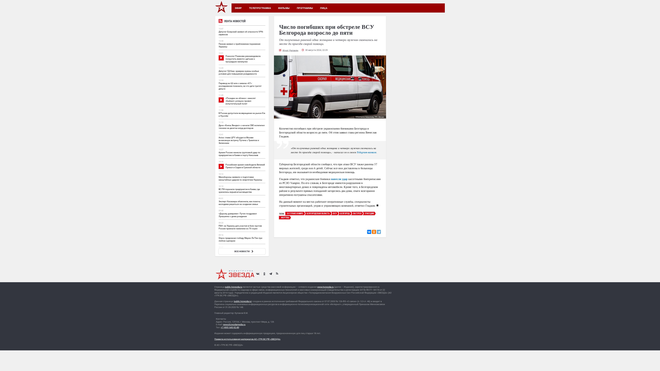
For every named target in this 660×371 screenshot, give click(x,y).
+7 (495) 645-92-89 (230, 327)
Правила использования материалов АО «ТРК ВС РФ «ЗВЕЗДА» (247, 339)
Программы (305, 8)
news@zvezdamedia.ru (234, 324)
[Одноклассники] (374, 232)
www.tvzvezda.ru (325, 287)
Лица (323, 8)
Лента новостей (235, 21)
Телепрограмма (260, 8)
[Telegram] (379, 232)
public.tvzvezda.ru (233, 287)
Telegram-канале (366, 152)
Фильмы (284, 8)
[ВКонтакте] (369, 232)
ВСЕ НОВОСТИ (242, 251)
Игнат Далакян (290, 50)
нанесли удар (339, 179)
